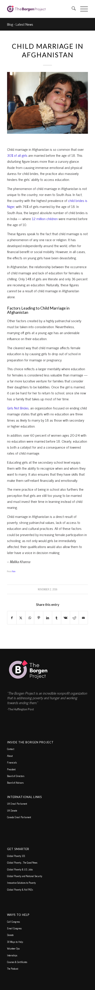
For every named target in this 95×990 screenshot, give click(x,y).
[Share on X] (21, 617)
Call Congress (13, 922)
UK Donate (12, 810)
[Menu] (82, 9)
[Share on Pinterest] (38, 617)
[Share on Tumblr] (56, 617)
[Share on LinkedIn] (47, 617)
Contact (10, 749)
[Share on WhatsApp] (29, 617)
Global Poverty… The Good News (22, 862)
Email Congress (14, 928)
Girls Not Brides (18, 408)
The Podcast (12, 969)
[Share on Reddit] (74, 617)
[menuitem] (71, 9)
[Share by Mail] (83, 617)
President (11, 769)
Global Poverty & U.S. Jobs (20, 869)
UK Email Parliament (17, 804)
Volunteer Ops (13, 948)
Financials (12, 762)
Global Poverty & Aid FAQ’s (20, 889)
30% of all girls (17, 155)
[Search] (71, 9)
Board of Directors (15, 776)
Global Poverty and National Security (24, 876)
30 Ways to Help (15, 942)
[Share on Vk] (65, 617)
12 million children (45, 218)
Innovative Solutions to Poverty (21, 883)
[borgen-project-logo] (39, 9)
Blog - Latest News (20, 24)
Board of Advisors (15, 783)
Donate (10, 935)
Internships (12, 955)
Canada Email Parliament (19, 817)
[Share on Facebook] (11, 617)
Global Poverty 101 (16, 856)
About (10, 756)
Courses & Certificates (17, 962)
